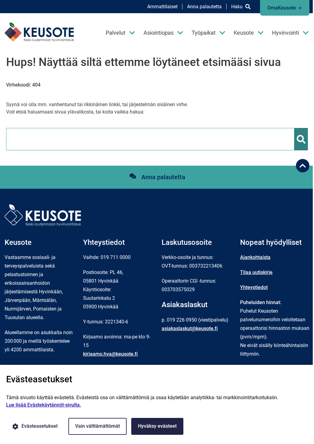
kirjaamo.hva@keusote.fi (110, 354)
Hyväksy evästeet (157, 426)
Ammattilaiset (162, 7)
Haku (237, 7)
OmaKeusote (281, 8)
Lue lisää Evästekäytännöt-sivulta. (43, 405)
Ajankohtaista (255, 257)
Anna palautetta (204, 7)
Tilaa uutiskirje (256, 272)
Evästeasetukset (39, 426)
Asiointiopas (159, 32)
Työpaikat (204, 32)
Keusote (244, 32)
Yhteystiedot (254, 287)
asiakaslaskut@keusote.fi (190, 328)
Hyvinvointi (285, 32)
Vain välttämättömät (97, 426)
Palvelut (115, 32)
